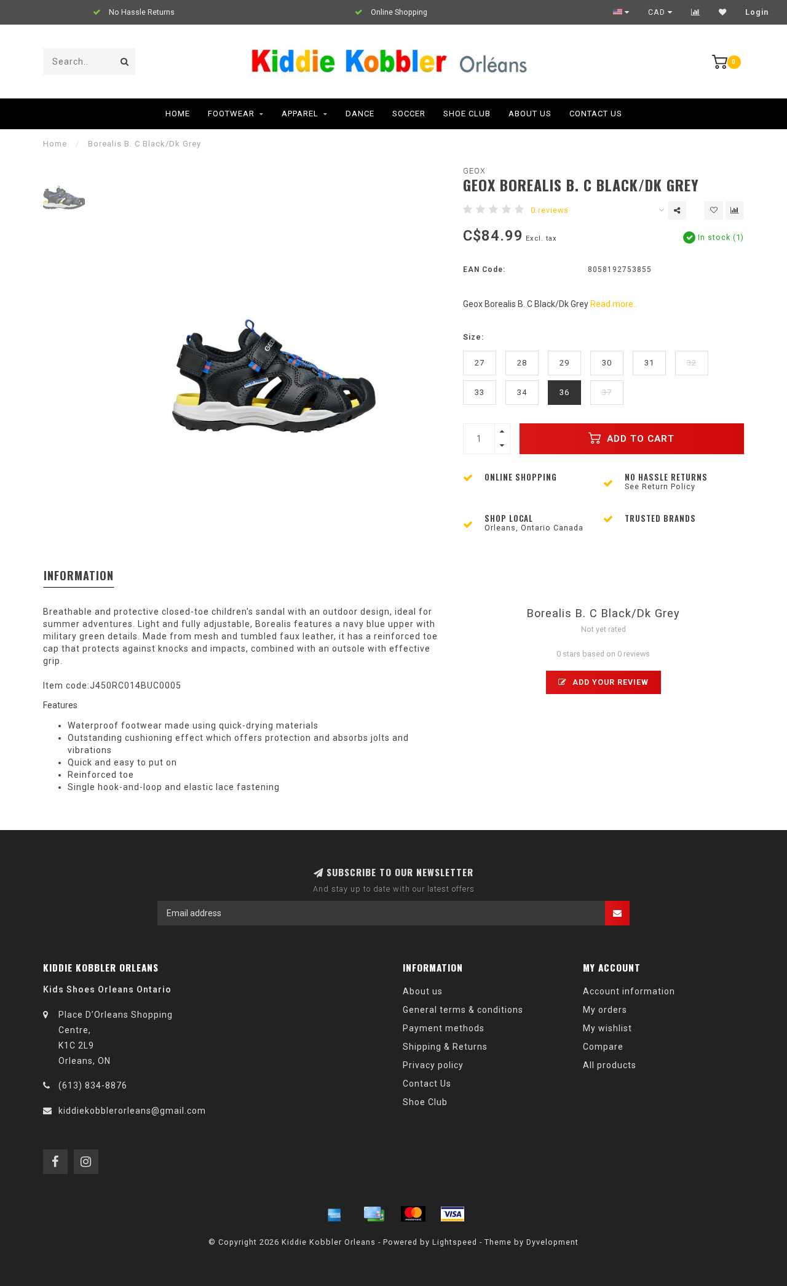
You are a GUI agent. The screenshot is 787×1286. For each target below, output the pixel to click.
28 (522, 362)
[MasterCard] (413, 1214)
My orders (605, 1010)
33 (479, 392)
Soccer (408, 113)
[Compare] (695, 12)
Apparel (300, 113)
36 (564, 392)
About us (423, 991)
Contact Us (595, 113)
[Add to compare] (735, 210)
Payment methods (443, 1028)
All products (609, 1065)
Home (177, 113)
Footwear (231, 113)
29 (564, 362)
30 (607, 362)
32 (692, 362)
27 (479, 362)
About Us (530, 113)
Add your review (609, 682)
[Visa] (452, 1214)
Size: (473, 336)
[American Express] (334, 1214)
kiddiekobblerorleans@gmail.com (132, 1111)
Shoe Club (467, 113)
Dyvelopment (552, 1242)
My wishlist (607, 1028)
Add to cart (639, 438)
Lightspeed (454, 1242)
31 (649, 362)
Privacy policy (433, 1065)
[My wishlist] (723, 12)
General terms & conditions (463, 1010)
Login (757, 12)
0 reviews (550, 210)
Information (79, 575)
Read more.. (613, 304)
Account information (629, 991)
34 (522, 392)
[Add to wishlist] (714, 210)
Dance (360, 113)
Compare (603, 1047)
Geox (474, 170)
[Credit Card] (373, 1214)
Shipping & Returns (445, 1047)
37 (607, 392)
